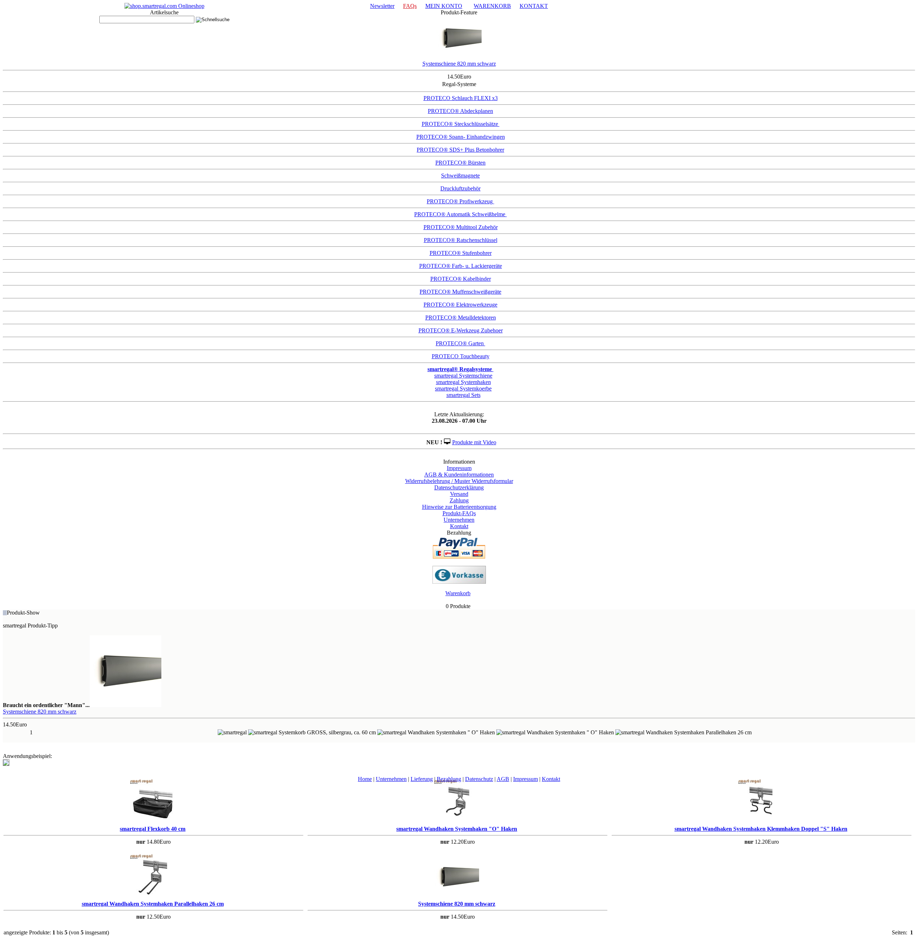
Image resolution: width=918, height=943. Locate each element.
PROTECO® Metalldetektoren (460, 317)
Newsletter (382, 6)
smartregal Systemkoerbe (463, 388)
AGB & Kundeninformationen (459, 475)
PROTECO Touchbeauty (460, 356)
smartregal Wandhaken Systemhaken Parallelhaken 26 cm (153, 904)
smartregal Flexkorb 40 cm (152, 829)
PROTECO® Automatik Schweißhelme (460, 214)
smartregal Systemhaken (463, 382)
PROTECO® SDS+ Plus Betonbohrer (460, 150)
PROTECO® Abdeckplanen (460, 111)
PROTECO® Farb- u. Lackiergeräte (460, 266)
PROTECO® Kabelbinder (460, 279)
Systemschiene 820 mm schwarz (459, 64)
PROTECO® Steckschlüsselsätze (461, 124)
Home (365, 779)
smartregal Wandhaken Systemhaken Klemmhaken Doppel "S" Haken (761, 829)
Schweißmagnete (460, 175)
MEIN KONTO (443, 6)
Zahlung (459, 500)
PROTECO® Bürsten (460, 163)
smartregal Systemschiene (463, 376)
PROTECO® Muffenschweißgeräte (460, 292)
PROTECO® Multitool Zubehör (460, 227)
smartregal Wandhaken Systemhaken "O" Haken (456, 829)
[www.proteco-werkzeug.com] (164, 6)
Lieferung (422, 779)
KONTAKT (534, 6)
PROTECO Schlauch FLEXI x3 (460, 98)
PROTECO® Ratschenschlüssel (460, 240)
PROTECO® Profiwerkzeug (460, 201)
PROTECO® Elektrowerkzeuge (460, 305)
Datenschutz (479, 779)
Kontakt (459, 526)
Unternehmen (459, 520)
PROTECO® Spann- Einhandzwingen (460, 137)
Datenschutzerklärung (459, 487)
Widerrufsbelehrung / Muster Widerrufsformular (459, 481)
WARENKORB (492, 6)
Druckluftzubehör (460, 188)
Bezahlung (449, 779)
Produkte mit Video (474, 442)
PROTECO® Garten (460, 343)
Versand (459, 494)
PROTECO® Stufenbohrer (461, 253)
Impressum (459, 468)
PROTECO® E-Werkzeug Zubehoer (460, 330)
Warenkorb (457, 593)
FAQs (410, 6)
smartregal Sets (463, 395)
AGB (503, 779)
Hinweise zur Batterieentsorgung (459, 507)
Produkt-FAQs (459, 513)
